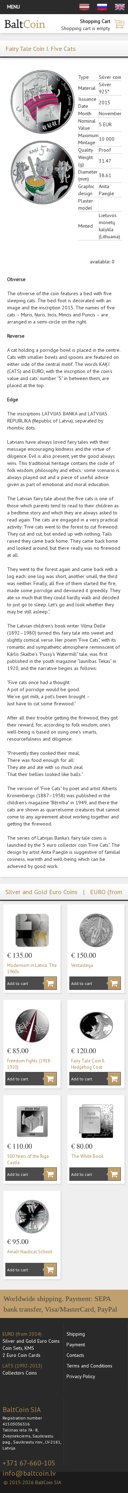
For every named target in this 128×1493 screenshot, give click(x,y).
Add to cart (17, 983)
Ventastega (82, 965)
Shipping (75, 1334)
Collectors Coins (19, 1373)
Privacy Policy (80, 1376)
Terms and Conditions (89, 1366)
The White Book (87, 1156)
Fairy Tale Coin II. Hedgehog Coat (88, 1064)
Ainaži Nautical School (29, 1252)
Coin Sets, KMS (18, 1348)
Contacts (75, 1355)
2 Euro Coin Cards (21, 1355)
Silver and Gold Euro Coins (31, 1341)
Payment (75, 1344)
